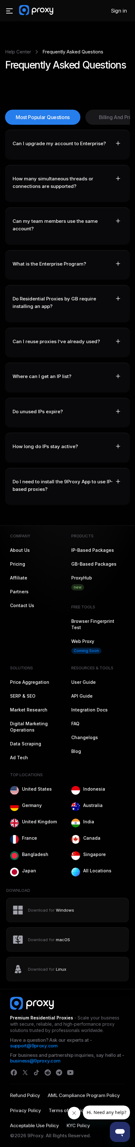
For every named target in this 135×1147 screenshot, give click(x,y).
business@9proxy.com (35, 1061)
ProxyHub (81, 582)
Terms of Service (67, 1110)
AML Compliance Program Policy (84, 1095)
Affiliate (18, 577)
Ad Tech (19, 757)
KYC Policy (78, 1125)
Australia (93, 805)
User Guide (83, 682)
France (29, 838)
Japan (29, 870)
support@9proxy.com (34, 1046)
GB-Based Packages (93, 564)
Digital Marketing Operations (29, 727)
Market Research (28, 709)
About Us (20, 550)
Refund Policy (25, 1095)
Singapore (94, 854)
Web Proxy (85, 646)
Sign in (119, 11)
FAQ (75, 723)
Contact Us (22, 605)
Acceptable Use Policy (34, 1125)
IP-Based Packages (92, 550)
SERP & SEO (22, 696)
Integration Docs (89, 709)
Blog (76, 751)
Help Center (18, 52)
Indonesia (94, 789)
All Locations (97, 870)
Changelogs (84, 737)
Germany (32, 805)
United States (37, 789)
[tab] (67, 145)
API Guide (82, 696)
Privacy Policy (25, 1110)
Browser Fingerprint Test (92, 624)
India (88, 821)
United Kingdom (39, 821)
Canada (91, 838)
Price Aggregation (29, 682)
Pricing (17, 564)
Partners (19, 591)
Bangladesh (35, 854)
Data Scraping (25, 743)
